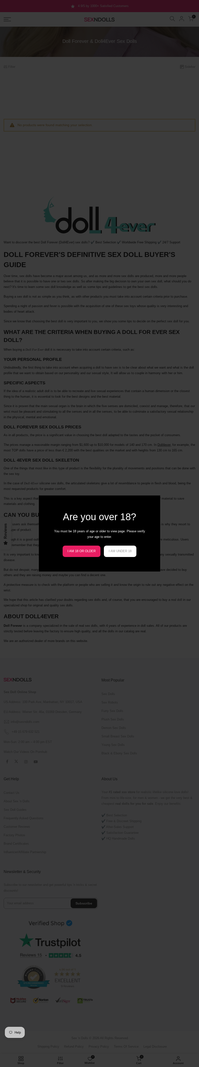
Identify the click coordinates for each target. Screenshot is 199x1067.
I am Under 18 (120, 551)
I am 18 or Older (81, 551)
